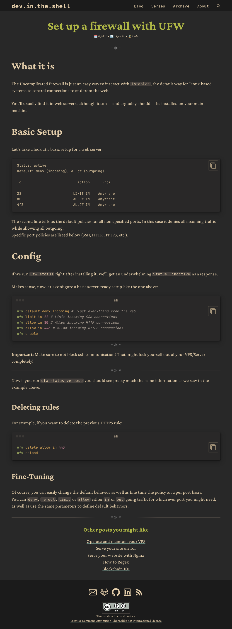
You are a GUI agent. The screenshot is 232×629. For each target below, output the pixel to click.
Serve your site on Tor (116, 548)
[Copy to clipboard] (213, 165)
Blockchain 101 (115, 568)
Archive (181, 6)
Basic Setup (37, 131)
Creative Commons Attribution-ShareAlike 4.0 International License (116, 620)
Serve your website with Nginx (115, 555)
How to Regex (116, 561)
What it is (33, 66)
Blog (138, 6)
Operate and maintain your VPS (116, 541)
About (203, 6)
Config (26, 256)
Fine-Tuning (33, 476)
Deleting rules (35, 406)
